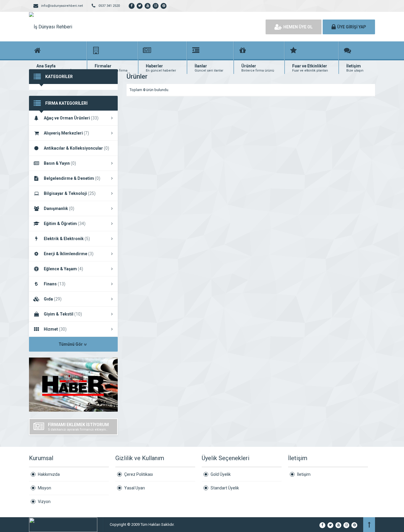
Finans (54, 284)
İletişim (304, 474)
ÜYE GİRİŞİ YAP (351, 27)
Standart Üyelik (225, 488)
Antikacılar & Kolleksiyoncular (76, 148)
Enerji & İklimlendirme (68, 253)
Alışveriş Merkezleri (66, 133)
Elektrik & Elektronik (67, 238)
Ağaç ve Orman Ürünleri (71, 118)
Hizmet (55, 329)
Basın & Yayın (60, 163)
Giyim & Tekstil (63, 314)
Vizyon (44, 501)
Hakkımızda (49, 474)
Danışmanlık (59, 208)
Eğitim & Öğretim (64, 223)
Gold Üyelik (221, 474)
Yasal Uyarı (134, 488)
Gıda (53, 299)
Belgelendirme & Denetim (72, 178)
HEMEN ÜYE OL (298, 27)
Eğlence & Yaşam (63, 268)
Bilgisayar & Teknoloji (70, 193)
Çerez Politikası (138, 474)
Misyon (44, 488)
